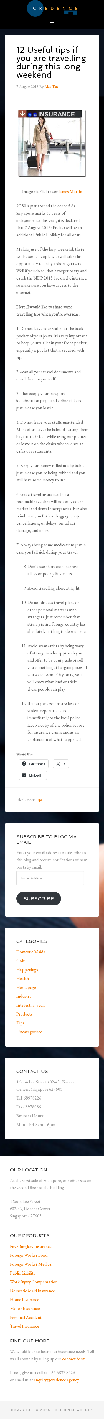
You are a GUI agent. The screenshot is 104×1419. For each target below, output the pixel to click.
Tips (39, 799)
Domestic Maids (30, 952)
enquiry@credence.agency (56, 1380)
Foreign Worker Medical (31, 1264)
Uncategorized (29, 1032)
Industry (23, 996)
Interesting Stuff (30, 1005)
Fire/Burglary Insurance (31, 1246)
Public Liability (22, 1273)
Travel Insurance (24, 1326)
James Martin (70, 191)
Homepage (26, 987)
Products (24, 1014)
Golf (20, 961)
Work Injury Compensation (33, 1282)
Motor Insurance (25, 1308)
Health (22, 978)
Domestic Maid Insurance (32, 1291)
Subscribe (39, 899)
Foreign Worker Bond (28, 1255)
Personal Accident (26, 1317)
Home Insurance (24, 1300)
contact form (73, 1359)
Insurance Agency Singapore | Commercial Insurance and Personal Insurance (52, 8)
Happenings (27, 970)
